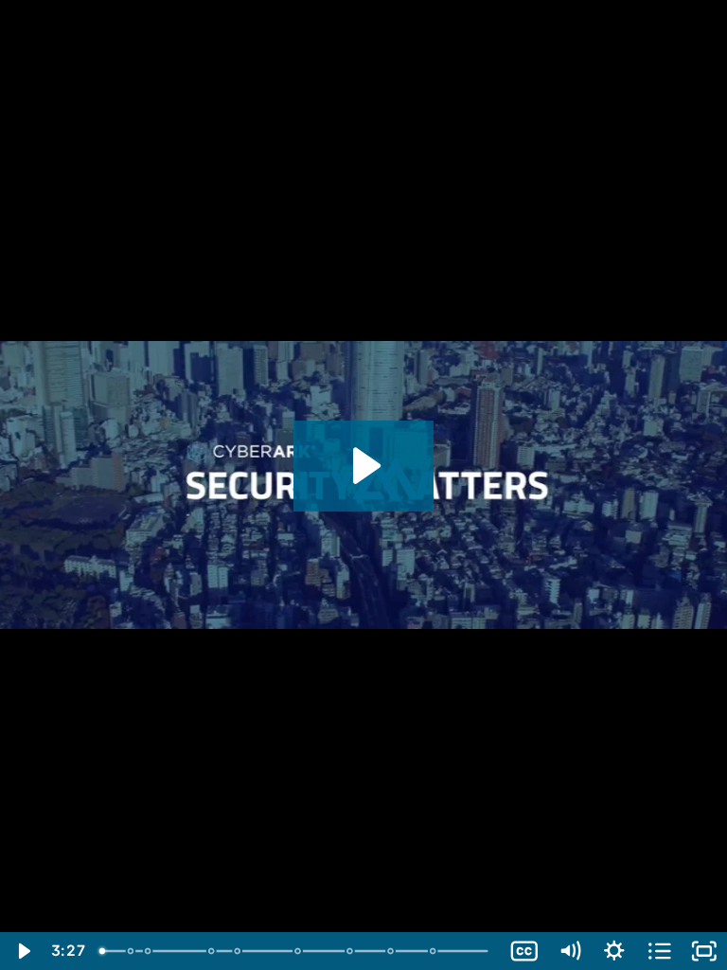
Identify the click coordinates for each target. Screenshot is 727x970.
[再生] (22, 951)
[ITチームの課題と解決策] (239, 951)
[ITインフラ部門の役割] (148, 951)
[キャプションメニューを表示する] (524, 951)
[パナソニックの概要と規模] (131, 951)
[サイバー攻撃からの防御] (300, 951)
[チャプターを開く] (660, 951)
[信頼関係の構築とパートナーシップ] (393, 951)
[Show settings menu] (614, 951)
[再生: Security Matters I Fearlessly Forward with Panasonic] (363, 466)
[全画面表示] (704, 951)
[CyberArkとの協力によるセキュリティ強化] (436, 951)
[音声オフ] (570, 951)
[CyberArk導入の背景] (213, 951)
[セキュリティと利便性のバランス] (352, 951)
